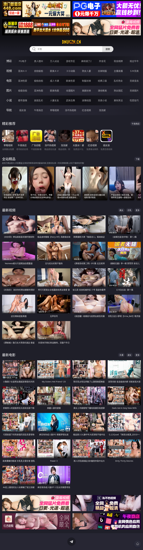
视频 (9, 71)
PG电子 (22, 61)
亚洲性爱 (22, 80)
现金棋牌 (118, 61)
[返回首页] (137, 543)
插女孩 (22, 110)
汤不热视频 (70, 110)
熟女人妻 (86, 71)
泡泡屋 (102, 110)
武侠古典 (70, 100)
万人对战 (54, 61)
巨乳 (129, 210)
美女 (121, 210)
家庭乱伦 (38, 100)
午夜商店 (38, 110)
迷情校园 (86, 100)
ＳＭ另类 (134, 71)
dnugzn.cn (71, 42)
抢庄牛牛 (134, 61)
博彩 (9, 61)
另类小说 (102, 100)
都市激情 (22, 100)
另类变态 (134, 80)
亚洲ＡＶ (22, 71)
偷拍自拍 (38, 80)
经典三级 (102, 80)
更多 (138, 210)
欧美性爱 (70, 80)
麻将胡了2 (86, 61)
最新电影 (9, 354)
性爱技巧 (134, 100)
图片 (9, 90)
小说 (9, 100)
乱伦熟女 (118, 80)
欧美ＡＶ (54, 71)
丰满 (121, 355)
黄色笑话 (118, 100)
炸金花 (102, 61)
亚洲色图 (38, 90)
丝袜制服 (102, 71)
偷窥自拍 (22, 90)
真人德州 (38, 61)
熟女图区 (118, 90)
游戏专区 (70, 61)
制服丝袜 (86, 80)
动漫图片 (70, 90)
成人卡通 (54, 80)
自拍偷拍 (38, 71)
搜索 (108, 49)
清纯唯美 (102, 90)
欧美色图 (54, 90)
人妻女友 (54, 100)
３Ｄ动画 (70, 71)
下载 (138, 159)
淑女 (129, 355)
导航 (9, 110)
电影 (9, 81)
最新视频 (9, 210)
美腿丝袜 (86, 90)
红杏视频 (86, 110)
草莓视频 (54, 110)
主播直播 (118, 71)
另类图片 (134, 90)
